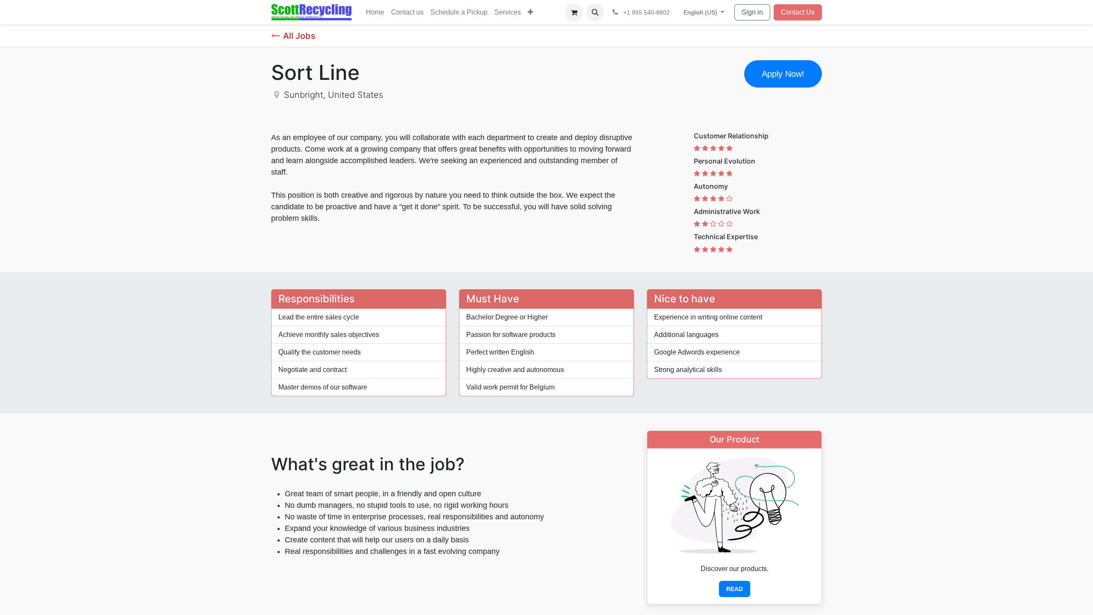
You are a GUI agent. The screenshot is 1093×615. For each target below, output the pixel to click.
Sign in (752, 12)
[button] (595, 12)
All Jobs (299, 36)
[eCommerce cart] (574, 12)
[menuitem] (375, 12)
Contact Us (798, 12)
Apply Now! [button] (783, 74)
